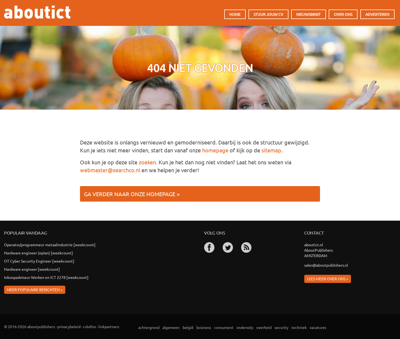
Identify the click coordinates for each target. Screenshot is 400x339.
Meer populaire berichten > (35, 289)
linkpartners (109, 326)
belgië (188, 327)
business (203, 327)
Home (235, 14)
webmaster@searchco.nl (110, 170)
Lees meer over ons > (327, 278)
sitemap (271, 150)
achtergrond (148, 327)
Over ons (343, 14)
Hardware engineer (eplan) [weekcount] (38, 252)
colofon (89, 326)
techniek (299, 327)
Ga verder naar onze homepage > (132, 193)
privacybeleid (69, 326)
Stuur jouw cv (268, 14)
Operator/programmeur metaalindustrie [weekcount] (50, 244)
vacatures (318, 327)
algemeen (171, 327)
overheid (264, 327)
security (281, 327)
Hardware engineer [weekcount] (32, 269)
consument (223, 327)
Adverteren (377, 14)
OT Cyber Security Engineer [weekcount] (39, 260)
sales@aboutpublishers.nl (326, 265)
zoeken (147, 162)
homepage (215, 150)
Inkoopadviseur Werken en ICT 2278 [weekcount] (46, 277)
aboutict (37, 12)
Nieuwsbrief (308, 14)
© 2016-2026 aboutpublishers (29, 326)
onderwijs (244, 327)
